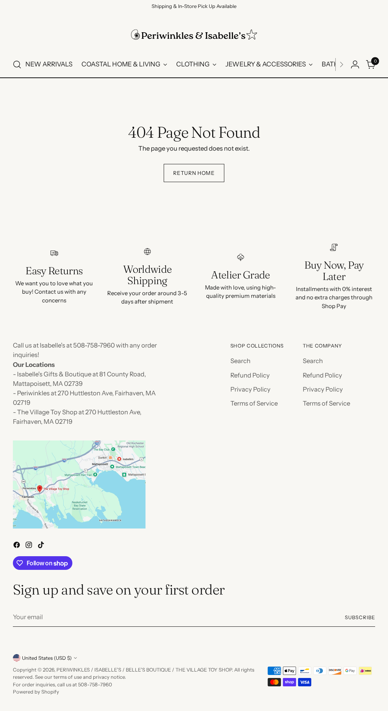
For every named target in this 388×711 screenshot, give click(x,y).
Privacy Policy (250, 389)
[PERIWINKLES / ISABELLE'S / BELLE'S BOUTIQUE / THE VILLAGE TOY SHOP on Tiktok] (41, 546)
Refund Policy (250, 375)
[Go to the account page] (355, 64)
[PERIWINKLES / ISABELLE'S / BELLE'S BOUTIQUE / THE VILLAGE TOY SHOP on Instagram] (29, 546)
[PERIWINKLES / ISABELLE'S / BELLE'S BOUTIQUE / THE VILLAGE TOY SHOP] (194, 34)
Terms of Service (254, 403)
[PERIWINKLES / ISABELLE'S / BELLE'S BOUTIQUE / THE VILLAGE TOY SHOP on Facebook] (17, 546)
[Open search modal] (17, 64)
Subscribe (360, 617)
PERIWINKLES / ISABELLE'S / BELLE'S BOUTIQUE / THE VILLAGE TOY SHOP (144, 670)
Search (240, 361)
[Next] (341, 64)
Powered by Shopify (36, 692)
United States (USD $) (47, 658)
